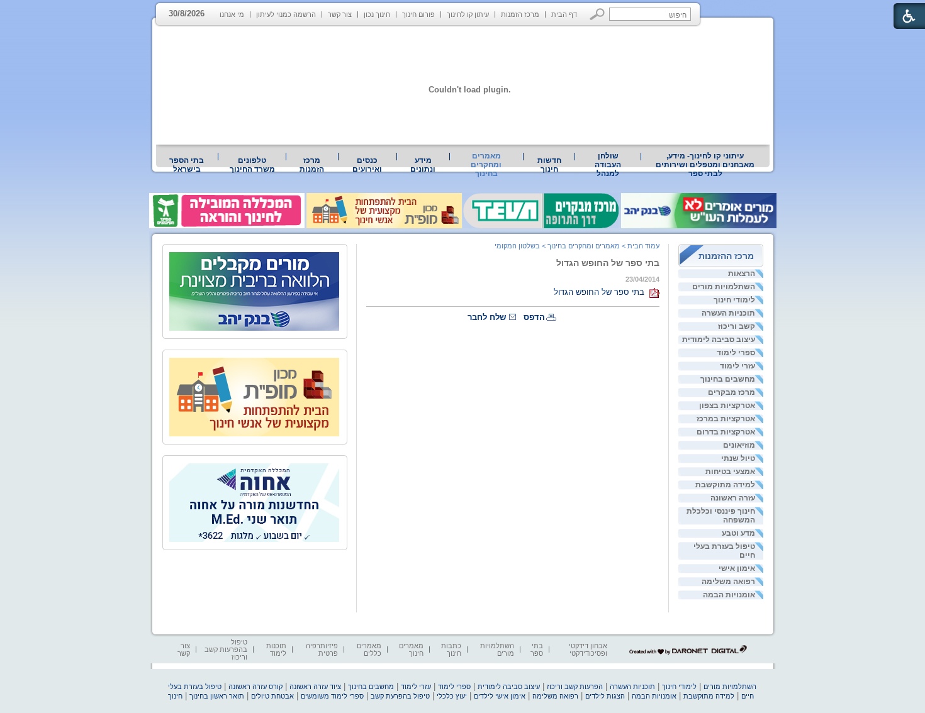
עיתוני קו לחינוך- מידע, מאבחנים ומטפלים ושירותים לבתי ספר (705, 165)
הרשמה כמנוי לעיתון (286, 14)
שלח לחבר (487, 317)
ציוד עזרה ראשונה (315, 686)
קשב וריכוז (736, 326)
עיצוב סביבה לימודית (718, 339)
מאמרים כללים (369, 649)
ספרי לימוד (736, 352)
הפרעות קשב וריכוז (575, 686)
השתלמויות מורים (723, 286)
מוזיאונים (739, 445)
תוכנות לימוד (276, 649)
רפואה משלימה (728, 581)
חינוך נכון (377, 14)
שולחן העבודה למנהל (608, 165)
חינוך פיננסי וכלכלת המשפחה (721, 515)
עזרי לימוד (737, 366)
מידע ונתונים (422, 165)
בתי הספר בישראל (186, 165)
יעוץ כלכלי (452, 696)
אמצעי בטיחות (730, 471)
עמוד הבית (643, 246)
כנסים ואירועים (367, 165)
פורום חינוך (418, 14)
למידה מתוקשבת (725, 484)
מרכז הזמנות (520, 14)
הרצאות (741, 273)
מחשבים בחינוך (727, 379)
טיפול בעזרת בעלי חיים (724, 551)
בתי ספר (536, 649)
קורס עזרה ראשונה (255, 686)
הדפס (534, 317)
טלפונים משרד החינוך (252, 165)
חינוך (175, 696)
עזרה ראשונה (732, 498)
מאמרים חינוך (411, 649)
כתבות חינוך (451, 649)
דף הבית (564, 14)
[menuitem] (705, 165)
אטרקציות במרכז (726, 418)
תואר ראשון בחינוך (216, 696)
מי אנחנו (232, 14)
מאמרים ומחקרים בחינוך (486, 165)
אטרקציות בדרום (726, 432)
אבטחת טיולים (272, 696)
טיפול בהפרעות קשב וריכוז (226, 649)
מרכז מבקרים (731, 392)
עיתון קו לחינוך (468, 14)
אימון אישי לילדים (499, 696)
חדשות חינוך (549, 165)
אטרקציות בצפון (727, 405)
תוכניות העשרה (728, 313)
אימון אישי (737, 568)
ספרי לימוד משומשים (332, 696)
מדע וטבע (738, 533)
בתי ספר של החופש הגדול (607, 263)
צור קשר (340, 14)
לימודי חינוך (734, 300)
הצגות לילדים (605, 696)
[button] (597, 14)
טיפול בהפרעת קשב (400, 696)
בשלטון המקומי (517, 246)
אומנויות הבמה (729, 594)
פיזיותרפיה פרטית (322, 649)
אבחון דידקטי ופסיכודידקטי (588, 649)
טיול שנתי (738, 458)
